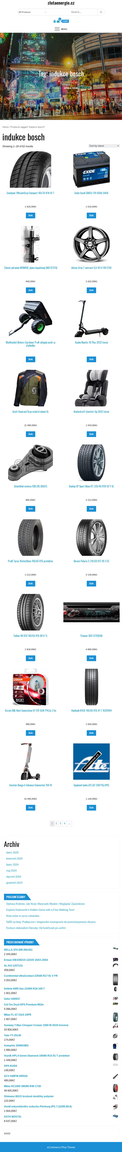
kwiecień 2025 (14, 858)
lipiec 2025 (12, 852)
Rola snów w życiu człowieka (22, 916)
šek (30, 215)
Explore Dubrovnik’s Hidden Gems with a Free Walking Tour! (40, 910)
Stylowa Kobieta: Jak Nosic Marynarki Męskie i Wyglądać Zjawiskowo (45, 904)
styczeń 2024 (13, 876)
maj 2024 (11, 870)
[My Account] (54, 21)
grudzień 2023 (14, 882)
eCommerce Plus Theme (61, 1147)
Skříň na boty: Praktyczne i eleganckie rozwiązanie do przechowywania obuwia (50, 922)
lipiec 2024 (12, 864)
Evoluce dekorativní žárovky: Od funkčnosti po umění (36, 928)
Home (5, 127)
